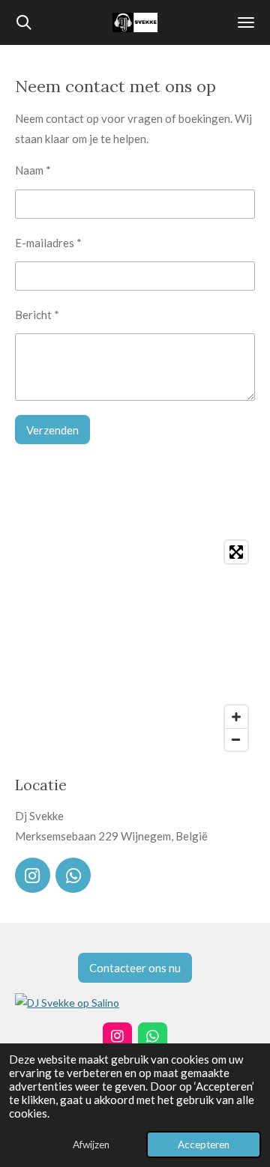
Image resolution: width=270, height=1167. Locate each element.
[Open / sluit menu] (246, 22)
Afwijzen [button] (91, 1145)
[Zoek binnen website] (24, 22)
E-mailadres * (48, 242)
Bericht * (37, 314)
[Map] (135, 645)
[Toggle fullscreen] (236, 552)
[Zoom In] (236, 717)
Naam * (33, 170)
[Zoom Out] (236, 739)
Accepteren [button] (204, 1145)
